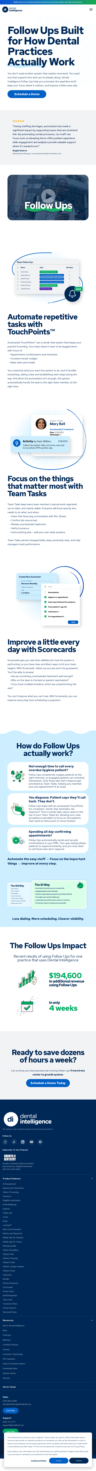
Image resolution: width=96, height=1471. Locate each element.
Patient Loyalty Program (13, 1266)
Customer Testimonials (13, 1354)
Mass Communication (12, 1229)
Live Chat (10, 1410)
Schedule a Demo (27, 94)
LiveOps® (7, 1225)
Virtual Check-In (9, 1308)
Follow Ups (7, 1213)
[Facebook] (40, 1142)
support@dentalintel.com (13, 1425)
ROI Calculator (9, 1359)
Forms (5, 1217)
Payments (7, 1275)
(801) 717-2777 (9, 1422)
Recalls (6, 1279)
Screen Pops (8, 1291)
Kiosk (5, 1221)
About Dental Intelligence (13, 1325)
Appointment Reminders (13, 1188)
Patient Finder (9, 1262)
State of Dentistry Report (14, 1363)
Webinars (7, 1340)
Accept (59, 1461)
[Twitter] (14, 1142)
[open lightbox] (48, 197)
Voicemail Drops (10, 1312)
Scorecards (8, 1287)
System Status (9, 1373)
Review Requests (10, 1283)
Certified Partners (10, 1345)
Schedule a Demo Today (48, 1083)
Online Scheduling (10, 1250)
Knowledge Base (10, 1368)
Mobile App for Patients (13, 1237)
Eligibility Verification (11, 1200)
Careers (6, 1349)
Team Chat (7, 1299)
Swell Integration (10, 1295)
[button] (48, 1178)
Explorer (6, 1209)
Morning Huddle (9, 1246)
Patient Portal (9, 1271)
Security (6, 1378)
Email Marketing (9, 1204)
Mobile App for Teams (12, 1242)
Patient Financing (10, 1258)
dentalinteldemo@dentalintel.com (17, 1404)
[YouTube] (31, 1142)
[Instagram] (5, 1142)
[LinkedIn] (23, 1142)
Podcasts (7, 1335)
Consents (7, 1196)
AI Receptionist (9, 1184)
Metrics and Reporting (12, 1233)
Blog (5, 1330)
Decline (79, 1461)
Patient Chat (8, 1254)
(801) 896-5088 (10, 1401)
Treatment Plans (10, 1304)
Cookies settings (38, 1461)
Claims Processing (11, 1192)
